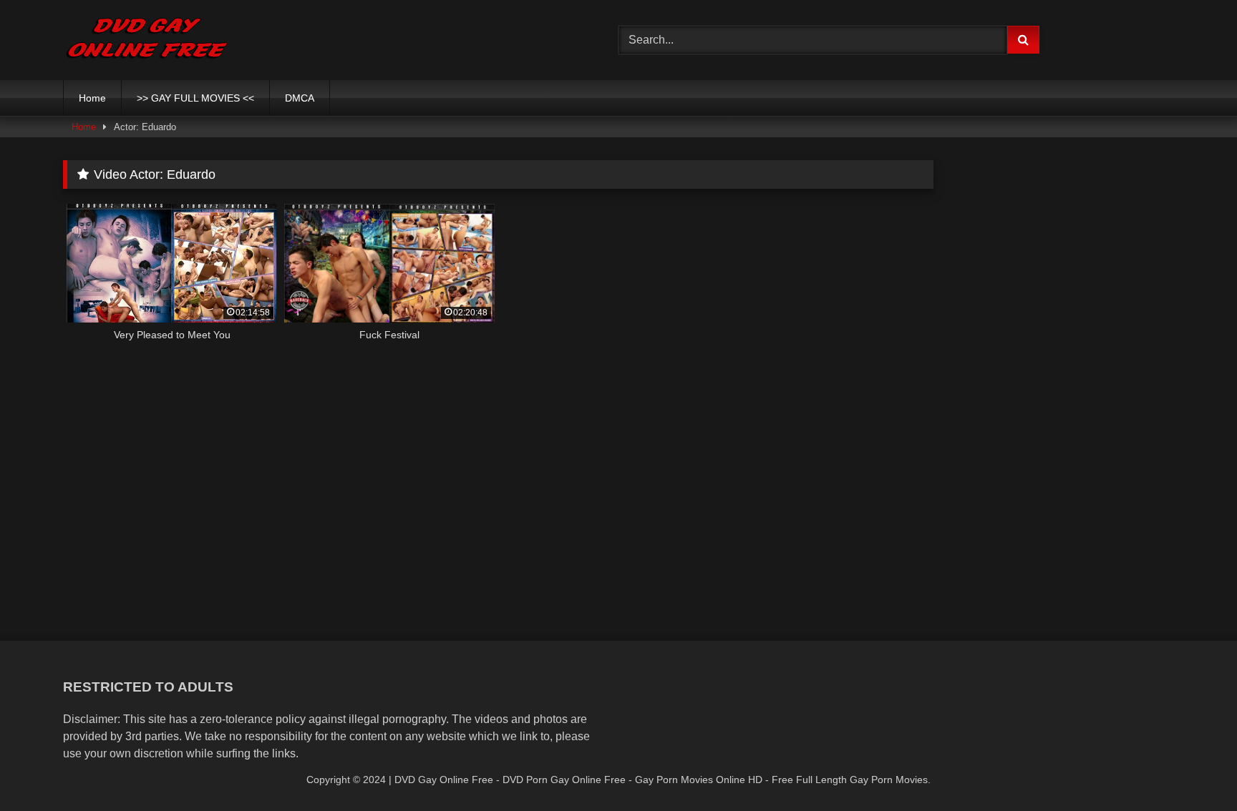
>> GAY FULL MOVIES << (195, 98)
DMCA (299, 98)
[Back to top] (1192, 768)
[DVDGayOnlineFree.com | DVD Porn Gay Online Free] (147, 40)
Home (92, 98)
